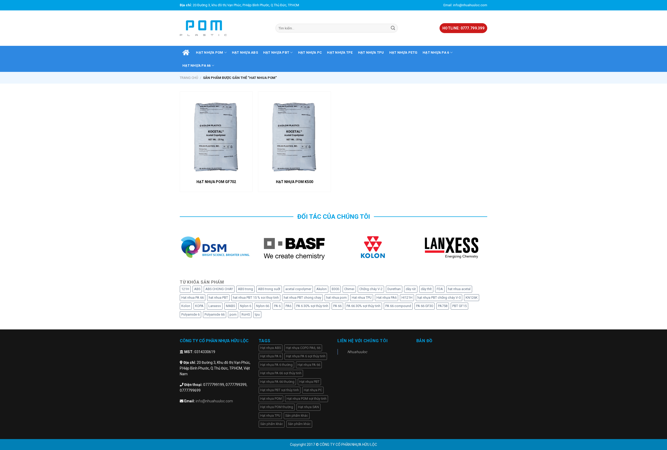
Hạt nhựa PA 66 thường (277, 382)
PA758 (442, 306)
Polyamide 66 (215, 314)
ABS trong (245, 289)
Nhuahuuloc (357, 352)
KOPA (199, 306)
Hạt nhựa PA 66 (196, 65)
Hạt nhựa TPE (340, 52)
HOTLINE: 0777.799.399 (463, 28)
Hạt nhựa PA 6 (436, 52)
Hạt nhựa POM (209, 52)
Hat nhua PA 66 (192, 297)
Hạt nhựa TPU (371, 52)
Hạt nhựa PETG (403, 52)
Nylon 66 (262, 306)
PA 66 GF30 (424, 306)
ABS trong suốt (269, 289)
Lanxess (214, 306)
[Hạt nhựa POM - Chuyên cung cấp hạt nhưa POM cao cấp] (203, 28)
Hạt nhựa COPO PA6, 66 (303, 348)
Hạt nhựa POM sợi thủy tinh (306, 399)
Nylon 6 (245, 306)
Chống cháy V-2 (370, 289)
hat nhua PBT (218, 297)
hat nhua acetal (459, 289)
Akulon (321, 289)
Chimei (349, 289)
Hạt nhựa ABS (245, 52)
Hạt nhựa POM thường (276, 407)
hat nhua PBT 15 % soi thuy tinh (256, 297)
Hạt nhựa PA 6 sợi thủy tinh (305, 356)
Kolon (185, 306)
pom (233, 314)
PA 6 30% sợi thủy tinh (312, 306)
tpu (257, 314)
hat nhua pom (336, 297)
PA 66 (337, 306)
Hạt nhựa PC (310, 52)
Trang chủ (189, 78)
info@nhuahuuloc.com (214, 401)
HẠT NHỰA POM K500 (294, 182)
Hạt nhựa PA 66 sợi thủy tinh (280, 373)
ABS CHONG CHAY (219, 289)
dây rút (411, 289)
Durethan (394, 289)
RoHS (246, 314)
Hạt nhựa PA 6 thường (276, 365)
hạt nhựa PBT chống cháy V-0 (439, 297)
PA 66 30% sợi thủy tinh (363, 306)
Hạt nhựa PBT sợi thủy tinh (279, 390)
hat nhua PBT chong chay (302, 297)
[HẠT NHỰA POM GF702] (216, 135)
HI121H (407, 297)
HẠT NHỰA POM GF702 (216, 182)
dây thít (426, 289)
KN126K (472, 297)
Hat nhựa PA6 (386, 297)
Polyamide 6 (190, 314)
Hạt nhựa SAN (308, 407)
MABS (230, 306)
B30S (335, 289)
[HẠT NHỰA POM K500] (294, 135)
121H (185, 289)
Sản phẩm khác (296, 415)
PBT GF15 (459, 306)
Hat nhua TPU (362, 297)
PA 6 (277, 306)
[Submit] (392, 28)
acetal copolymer (298, 289)
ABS (197, 289)
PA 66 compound (398, 306)
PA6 (288, 306)
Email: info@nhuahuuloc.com (465, 5)
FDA (440, 289)
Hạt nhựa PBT (276, 52)
